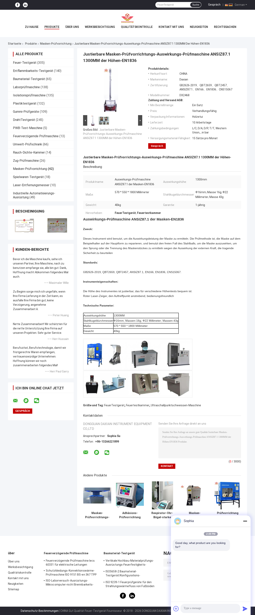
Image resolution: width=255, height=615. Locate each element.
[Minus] (245, 521)
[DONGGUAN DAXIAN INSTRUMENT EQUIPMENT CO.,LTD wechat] (39, 400)
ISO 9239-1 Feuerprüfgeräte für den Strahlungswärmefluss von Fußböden (130, 584)
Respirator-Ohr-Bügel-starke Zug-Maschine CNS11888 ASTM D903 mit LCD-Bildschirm (162, 515)
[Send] (245, 608)
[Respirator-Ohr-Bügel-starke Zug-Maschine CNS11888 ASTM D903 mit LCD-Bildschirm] (162, 495)
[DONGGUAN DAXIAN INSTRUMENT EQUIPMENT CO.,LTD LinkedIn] (25, 4)
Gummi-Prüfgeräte (26, 112)
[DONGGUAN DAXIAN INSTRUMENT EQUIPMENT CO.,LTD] (127, 18)
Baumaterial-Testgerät (29, 79)
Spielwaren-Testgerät (28, 177)
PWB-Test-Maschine (27, 128)
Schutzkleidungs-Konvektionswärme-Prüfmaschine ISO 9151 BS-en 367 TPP (71, 572)
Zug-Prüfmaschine (26, 161)
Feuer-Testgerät (24, 63)
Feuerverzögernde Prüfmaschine (36, 136)
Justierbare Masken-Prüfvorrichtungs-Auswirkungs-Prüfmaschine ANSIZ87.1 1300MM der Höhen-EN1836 (112, 134)
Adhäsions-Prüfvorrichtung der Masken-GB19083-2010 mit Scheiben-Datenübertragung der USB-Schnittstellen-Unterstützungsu (130, 515)
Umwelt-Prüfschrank (27, 144)
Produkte (51, 26)
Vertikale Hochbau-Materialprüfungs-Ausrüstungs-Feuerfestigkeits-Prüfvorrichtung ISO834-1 (130, 563)
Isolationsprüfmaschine (29, 95)
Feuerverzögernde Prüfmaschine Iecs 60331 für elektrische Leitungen (70, 562)
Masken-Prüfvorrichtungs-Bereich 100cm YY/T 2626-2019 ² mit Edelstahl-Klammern (97, 515)
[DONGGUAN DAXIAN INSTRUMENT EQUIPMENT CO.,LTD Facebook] (17, 4)
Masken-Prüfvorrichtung (56, 43)
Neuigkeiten (199, 26)
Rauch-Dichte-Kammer (29, 152)
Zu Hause (31, 26)
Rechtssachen (225, 26)
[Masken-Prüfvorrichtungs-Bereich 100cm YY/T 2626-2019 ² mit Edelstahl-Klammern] (97, 495)
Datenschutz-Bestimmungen (40, 610)
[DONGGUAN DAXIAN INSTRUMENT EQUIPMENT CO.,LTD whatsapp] (28, 400)
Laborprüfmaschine (26, 87)
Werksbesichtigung (100, 26)
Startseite (14, 43)
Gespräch (214, 4)
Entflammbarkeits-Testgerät (33, 71)
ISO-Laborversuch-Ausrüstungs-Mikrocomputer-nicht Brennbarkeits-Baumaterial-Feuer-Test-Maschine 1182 (72, 583)
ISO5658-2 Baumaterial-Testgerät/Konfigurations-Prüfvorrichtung (123, 574)
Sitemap (13, 589)
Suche (195, 4)
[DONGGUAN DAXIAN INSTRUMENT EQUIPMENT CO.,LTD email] (18, 400)
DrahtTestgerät (24, 120)
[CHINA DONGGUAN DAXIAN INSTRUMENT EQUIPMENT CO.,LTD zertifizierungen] (24, 225)
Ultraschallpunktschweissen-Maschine (176, 405)
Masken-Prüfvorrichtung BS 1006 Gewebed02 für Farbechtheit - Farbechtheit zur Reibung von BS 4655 (194, 515)
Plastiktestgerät (24, 103)
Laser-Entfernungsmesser (31, 185)
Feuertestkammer (137, 405)
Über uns (72, 26)
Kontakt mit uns (171, 26)
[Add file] (176, 608)
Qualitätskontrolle (137, 26)
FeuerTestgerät (114, 405)
